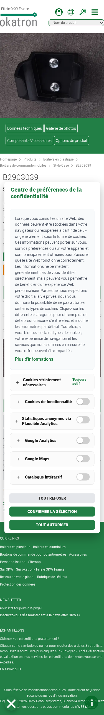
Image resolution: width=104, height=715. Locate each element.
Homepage (8, 159)
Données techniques (24, 128)
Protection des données (17, 584)
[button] (11, 704)
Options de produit (71, 140)
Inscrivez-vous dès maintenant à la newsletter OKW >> (40, 615)
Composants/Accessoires (29, 140)
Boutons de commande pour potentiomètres (33, 554)
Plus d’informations (34, 359)
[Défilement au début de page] (75, 702)
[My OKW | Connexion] (59, 12)
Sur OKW (6, 569)
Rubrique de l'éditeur (52, 577)
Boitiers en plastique (58, 159)
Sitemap (34, 562)
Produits (30, 159)
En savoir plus (10, 669)
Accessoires (78, 554)
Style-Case (61, 165)
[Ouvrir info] (91, 702)
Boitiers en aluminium (49, 547)
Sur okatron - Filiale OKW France (40, 569)
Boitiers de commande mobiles (23, 165)
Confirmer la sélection (52, 511)
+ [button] (17, 382)
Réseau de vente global (17, 577)
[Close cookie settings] (11, 704)
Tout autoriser (52, 525)
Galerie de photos (61, 128)
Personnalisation (13, 562)
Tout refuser (52, 498)
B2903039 (83, 165)
